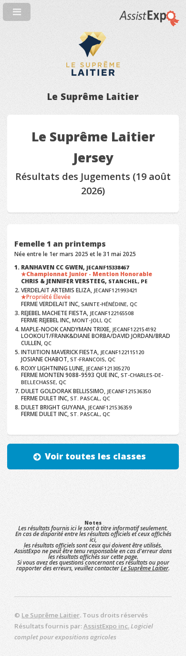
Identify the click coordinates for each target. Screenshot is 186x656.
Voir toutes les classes (95, 456)
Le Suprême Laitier (144, 568)
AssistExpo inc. (106, 626)
